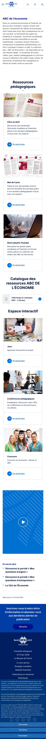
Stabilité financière (23, 670)
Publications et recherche (23, 674)
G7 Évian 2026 (23, 655)
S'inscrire (23, 627)
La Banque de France (23, 658)
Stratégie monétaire (23, 666)
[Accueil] (23, 641)
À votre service (23, 663)
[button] (42, 4)
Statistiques (23, 678)
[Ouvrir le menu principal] (3, 4)
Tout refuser (23, 730)
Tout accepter (23, 724)
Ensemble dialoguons (23, 651)
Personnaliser (23, 736)
